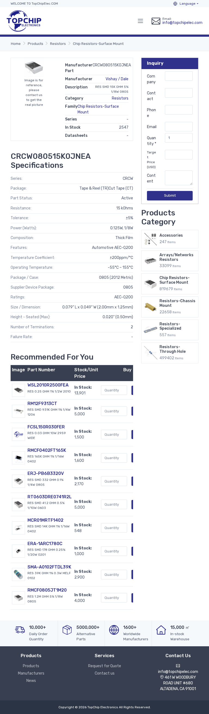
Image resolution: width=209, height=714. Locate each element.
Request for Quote (104, 666)
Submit (170, 195)
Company (151, 79)
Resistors (58, 44)
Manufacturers (31, 673)
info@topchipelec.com (182, 22)
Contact (151, 96)
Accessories (171, 235)
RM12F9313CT (42, 403)
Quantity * (151, 141)
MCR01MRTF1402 (45, 520)
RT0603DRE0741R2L (49, 496)
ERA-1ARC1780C (44, 543)
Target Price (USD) (151, 159)
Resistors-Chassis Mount (177, 303)
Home (16, 44)
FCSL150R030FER (46, 426)
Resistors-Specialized (170, 326)
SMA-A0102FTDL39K (49, 567)
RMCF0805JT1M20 (47, 590)
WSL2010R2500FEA (48, 385)
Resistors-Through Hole (172, 349)
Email (151, 127)
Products (35, 44)
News (31, 680)
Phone (151, 113)
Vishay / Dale (117, 79)
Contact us (105, 673)
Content (151, 178)
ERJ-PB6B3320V (45, 473)
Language (187, 3)
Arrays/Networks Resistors (176, 257)
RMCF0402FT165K (46, 450)
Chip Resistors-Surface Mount (98, 44)
